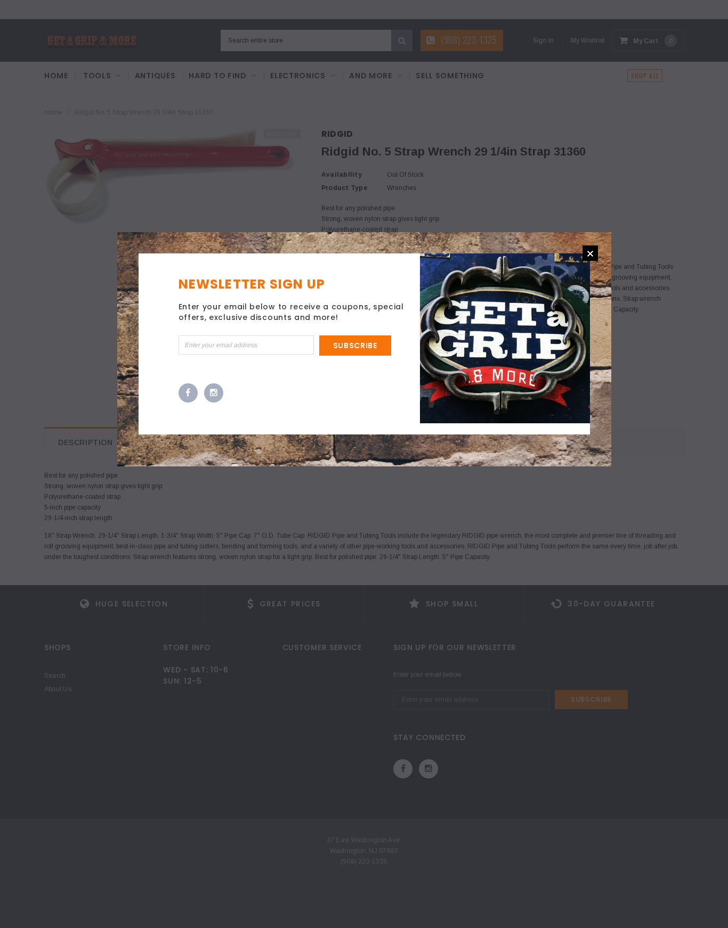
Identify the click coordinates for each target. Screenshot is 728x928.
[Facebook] (188, 393)
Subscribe (355, 345)
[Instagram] (213, 393)
